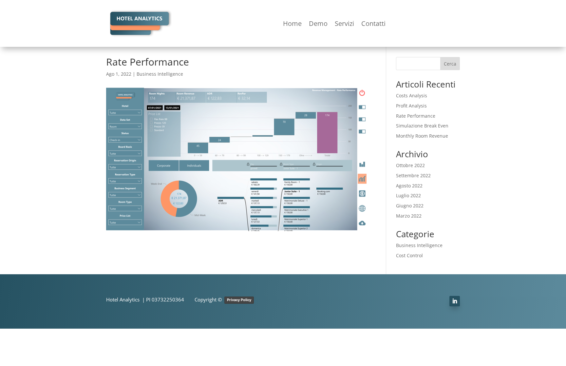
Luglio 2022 (408, 195)
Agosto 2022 (409, 186)
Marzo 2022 (409, 216)
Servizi (344, 23)
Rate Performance (415, 116)
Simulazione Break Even (422, 126)
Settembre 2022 (413, 175)
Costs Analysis (411, 95)
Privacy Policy (239, 300)
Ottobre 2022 (410, 165)
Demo (318, 23)
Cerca (450, 64)
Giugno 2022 (410, 205)
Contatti (373, 23)
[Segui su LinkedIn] (454, 301)
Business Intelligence (160, 74)
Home (292, 23)
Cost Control (409, 255)
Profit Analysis (411, 106)
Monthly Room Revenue (422, 136)
